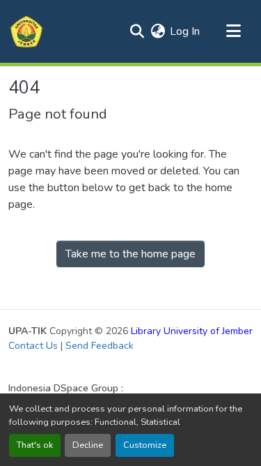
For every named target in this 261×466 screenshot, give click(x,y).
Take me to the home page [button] (130, 254)
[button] (26, 31)
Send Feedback (99, 345)
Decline (87, 445)
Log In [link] (185, 31)
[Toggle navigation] (233, 31)
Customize (144, 445)
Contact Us (33, 345)
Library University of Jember (192, 331)
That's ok (35, 445)
